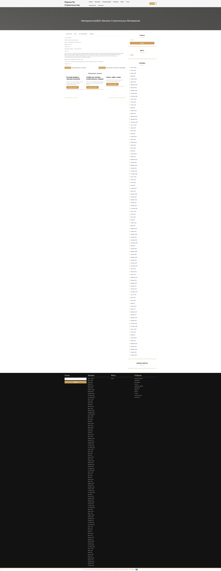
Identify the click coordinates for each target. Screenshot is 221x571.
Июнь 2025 (133, 104)
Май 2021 (133, 219)
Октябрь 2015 (134, 355)
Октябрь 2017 (134, 288)
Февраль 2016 (134, 343)
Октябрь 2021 (134, 205)
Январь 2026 (134, 87)
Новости (152, 3)
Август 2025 (133, 99)
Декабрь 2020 (134, 234)
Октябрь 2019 (134, 263)
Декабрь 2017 (134, 283)
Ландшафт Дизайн (106, 1)
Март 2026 (133, 81)
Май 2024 (133, 133)
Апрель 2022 (134, 188)
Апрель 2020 (134, 248)
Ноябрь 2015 (133, 352)
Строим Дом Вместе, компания (71, 97)
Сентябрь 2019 (134, 265)
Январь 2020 (134, 254)
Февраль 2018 (134, 277)
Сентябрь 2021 (134, 208)
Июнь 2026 (133, 73)
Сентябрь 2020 (134, 242)
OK (136, 569)
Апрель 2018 (134, 271)
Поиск (142, 43)
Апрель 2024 (134, 136)
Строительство (92, 5)
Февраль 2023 (134, 159)
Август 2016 (133, 329)
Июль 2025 (133, 102)
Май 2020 (133, 245)
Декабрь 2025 (134, 90)
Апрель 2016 (134, 337)
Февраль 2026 (134, 84)
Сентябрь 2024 (134, 122)
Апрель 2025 (134, 110)
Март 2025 (133, 113)
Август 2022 (133, 176)
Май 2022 (133, 185)
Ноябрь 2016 (134, 320)
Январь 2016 (134, 346)
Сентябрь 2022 (134, 173)
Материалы (115, 1)
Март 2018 (133, 274)
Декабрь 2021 (134, 199)
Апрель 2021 (133, 222)
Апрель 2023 (134, 153)
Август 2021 (133, 211)
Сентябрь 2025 (134, 96)
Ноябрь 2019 (134, 260)
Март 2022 (133, 191)
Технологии (100, 5)
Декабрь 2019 (134, 257)
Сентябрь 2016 (134, 326)
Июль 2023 (133, 145)
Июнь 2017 (133, 300)
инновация (136, 380)
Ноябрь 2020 (134, 237)
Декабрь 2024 (134, 119)
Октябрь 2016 (134, 323)
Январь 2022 (134, 196)
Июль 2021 (133, 214)
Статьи (127, 1)
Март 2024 (133, 139)
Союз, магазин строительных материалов (116, 97)
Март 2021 (133, 225)
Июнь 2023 (133, 148)
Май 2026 (133, 76)
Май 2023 (133, 150)
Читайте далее (72, 87)
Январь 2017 (134, 314)
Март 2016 (133, 340)
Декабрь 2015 (134, 349)
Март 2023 (133, 156)
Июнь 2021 (133, 217)
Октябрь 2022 (134, 171)
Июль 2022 (133, 179)
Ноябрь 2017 (134, 286)
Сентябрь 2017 (134, 291)
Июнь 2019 (133, 268)
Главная (91, 1)
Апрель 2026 (134, 79)
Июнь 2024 (133, 130)
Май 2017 (133, 303)
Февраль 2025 (134, 116)
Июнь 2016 (133, 332)
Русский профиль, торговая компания (73, 78)
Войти (132, 55)
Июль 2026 (133, 70)
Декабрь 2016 (134, 317)
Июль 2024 (133, 127)
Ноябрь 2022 (134, 168)
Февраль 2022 (134, 194)
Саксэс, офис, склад (113, 77)
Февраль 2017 (134, 312)
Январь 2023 (134, 162)
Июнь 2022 (133, 182)
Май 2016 (133, 335)
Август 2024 (134, 125)
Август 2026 (133, 67)
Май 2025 (133, 107)
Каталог (70, 63)
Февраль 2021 (134, 228)
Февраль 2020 (134, 251)
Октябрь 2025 (134, 93)
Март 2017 (133, 309)
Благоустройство (138, 378)
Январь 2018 (134, 280)
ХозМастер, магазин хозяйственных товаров (94, 78)
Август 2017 (133, 294)
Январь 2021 (133, 231)
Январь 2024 (134, 142)
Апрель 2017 (134, 306)
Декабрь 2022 (134, 165)
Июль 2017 (133, 297)
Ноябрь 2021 (133, 202)
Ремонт (122, 1)
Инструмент (97, 1)
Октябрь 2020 (134, 240)
